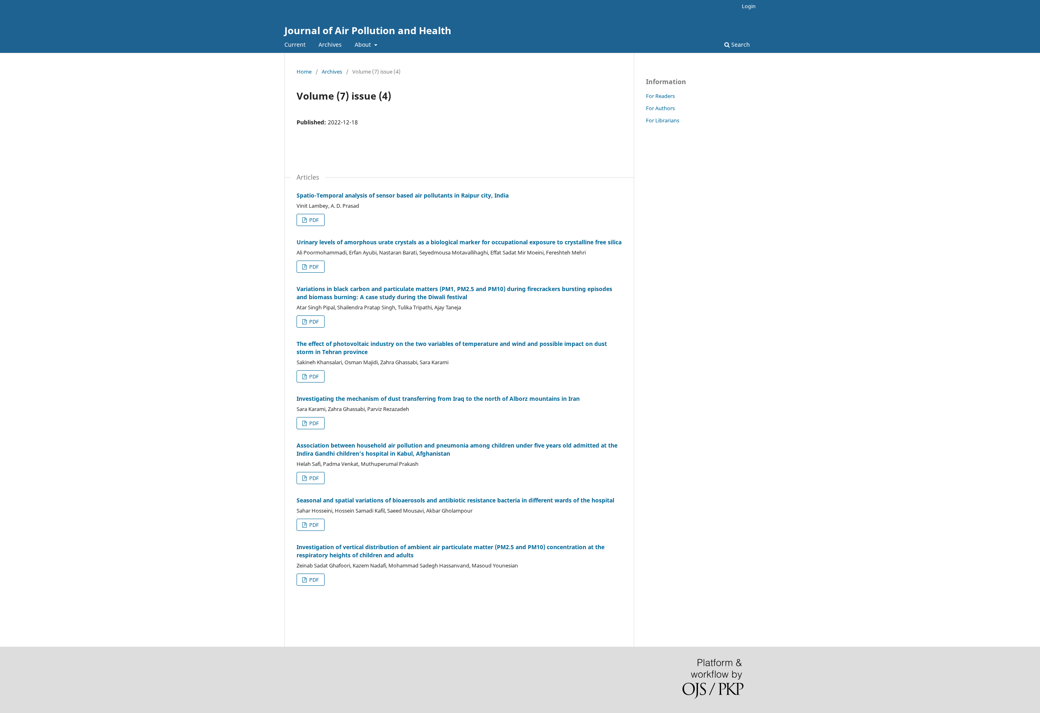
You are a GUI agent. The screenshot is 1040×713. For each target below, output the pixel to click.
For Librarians (662, 120)
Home (304, 71)
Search (740, 44)
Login (749, 6)
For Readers (660, 96)
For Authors (660, 108)
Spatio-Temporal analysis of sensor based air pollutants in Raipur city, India (403, 195)
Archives (330, 44)
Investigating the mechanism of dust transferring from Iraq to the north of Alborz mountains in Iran (438, 398)
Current (295, 44)
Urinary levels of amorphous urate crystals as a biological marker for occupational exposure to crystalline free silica (459, 242)
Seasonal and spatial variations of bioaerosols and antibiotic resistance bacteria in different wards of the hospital (455, 500)
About (364, 44)
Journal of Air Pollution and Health (367, 30)
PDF (313, 220)
